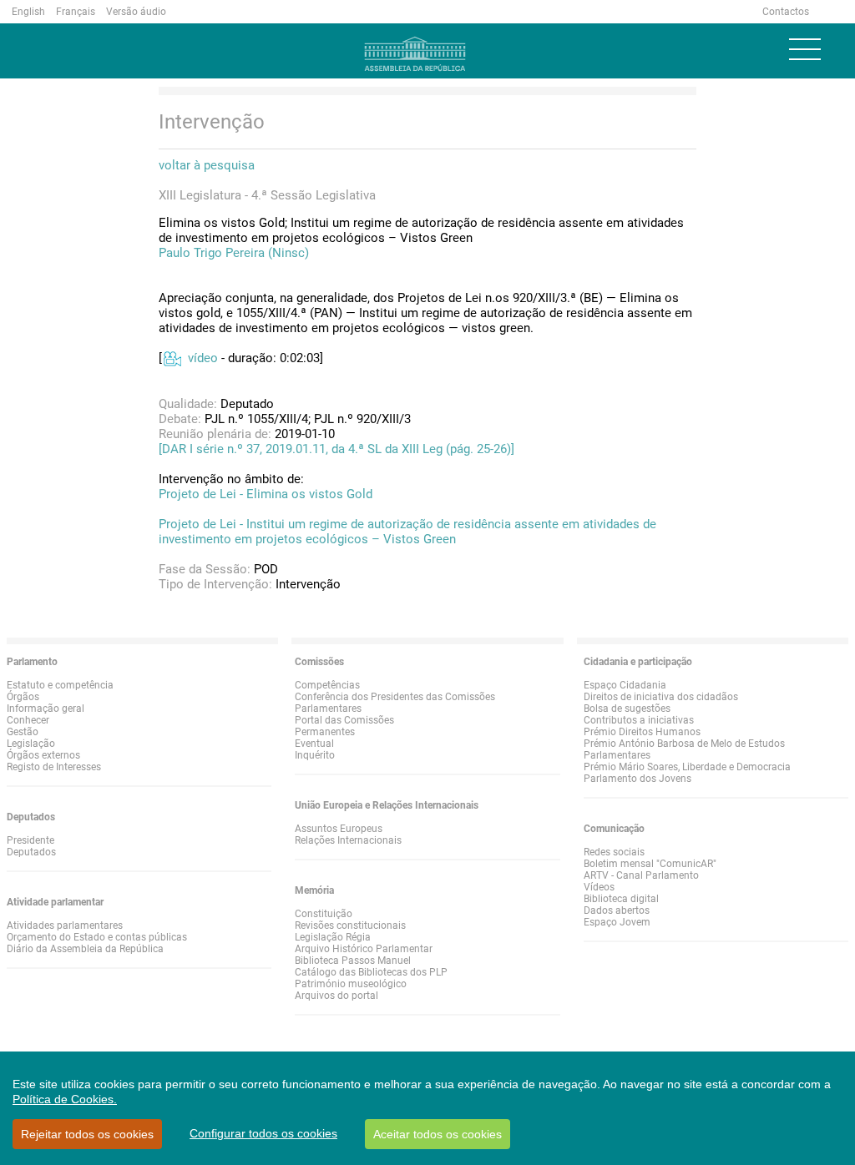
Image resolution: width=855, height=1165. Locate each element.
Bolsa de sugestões (627, 708)
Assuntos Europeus (338, 829)
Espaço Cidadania (625, 685)
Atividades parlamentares (65, 925)
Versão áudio (136, 12)
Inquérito (315, 755)
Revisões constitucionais (350, 925)
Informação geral (45, 708)
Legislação (31, 743)
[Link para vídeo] (171, 358)
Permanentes (325, 732)
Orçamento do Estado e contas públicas (97, 937)
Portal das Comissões (344, 720)
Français (75, 12)
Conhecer (28, 720)
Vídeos (599, 887)
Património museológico (351, 984)
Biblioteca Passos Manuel (353, 960)
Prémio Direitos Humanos (642, 732)
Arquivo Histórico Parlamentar (364, 949)
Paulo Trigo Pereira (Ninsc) (234, 252)
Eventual (314, 743)
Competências (327, 685)
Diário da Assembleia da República (85, 949)
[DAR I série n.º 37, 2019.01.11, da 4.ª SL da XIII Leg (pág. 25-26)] (336, 448)
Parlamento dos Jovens (637, 778)
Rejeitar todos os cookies (87, 1134)
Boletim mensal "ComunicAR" (650, 864)
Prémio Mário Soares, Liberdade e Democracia (687, 767)
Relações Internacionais (348, 840)
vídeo (203, 358)
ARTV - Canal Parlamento (641, 875)
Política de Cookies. (65, 1099)
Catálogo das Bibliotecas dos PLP (371, 972)
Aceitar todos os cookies (437, 1134)
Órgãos (23, 697)
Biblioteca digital (621, 899)
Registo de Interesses (54, 767)
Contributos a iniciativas (639, 720)
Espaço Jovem (617, 922)
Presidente (30, 840)
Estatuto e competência (60, 685)
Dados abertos (617, 910)
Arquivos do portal (336, 995)
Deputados (31, 852)
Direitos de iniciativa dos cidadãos (661, 697)
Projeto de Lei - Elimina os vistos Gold (265, 494)
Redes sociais (614, 852)
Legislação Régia (333, 937)
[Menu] (805, 49)
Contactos (785, 12)
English (28, 12)
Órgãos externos (43, 755)
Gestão (22, 732)
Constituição (323, 914)
